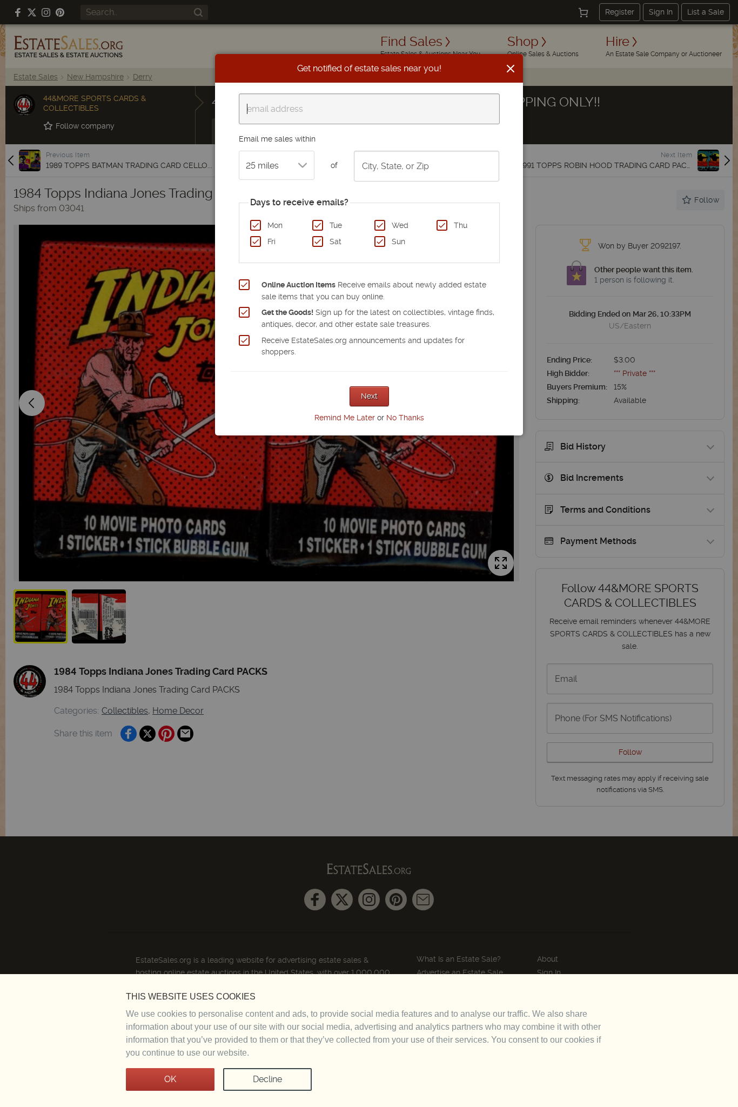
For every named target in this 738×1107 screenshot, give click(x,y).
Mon (275, 225)
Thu (460, 225)
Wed (400, 225)
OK (170, 1079)
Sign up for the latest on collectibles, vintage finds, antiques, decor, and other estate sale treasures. (377, 318)
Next (369, 396)
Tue (336, 225)
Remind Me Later (344, 417)
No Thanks (405, 417)
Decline (267, 1079)
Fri (271, 241)
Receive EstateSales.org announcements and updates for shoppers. (363, 346)
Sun (398, 241)
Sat (335, 241)
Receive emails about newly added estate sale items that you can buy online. (373, 290)
